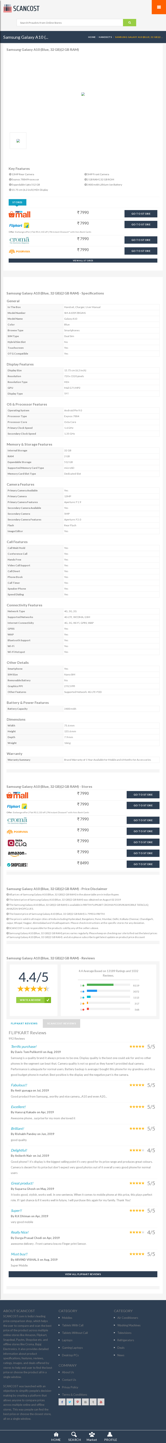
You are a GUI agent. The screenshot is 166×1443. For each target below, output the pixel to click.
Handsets (105, 37)
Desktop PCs (70, 1355)
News (120, 1355)
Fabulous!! (19, 1085)
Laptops (67, 1340)
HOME (92, 37)
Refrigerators (125, 1340)
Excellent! (18, 1107)
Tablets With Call (72, 1325)
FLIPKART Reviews (24, 1023)
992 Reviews (17, 1038)
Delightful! (19, 1150)
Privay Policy (70, 1387)
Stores (17, 202)
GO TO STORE (140, 213)
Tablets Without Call (75, 1333)
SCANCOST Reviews (61, 1023)
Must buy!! (19, 1254)
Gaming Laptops (72, 1347)
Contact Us (69, 1379)
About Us (68, 1372)
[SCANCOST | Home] (83, 8)
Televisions (124, 1333)
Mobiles (67, 1317)
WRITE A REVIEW (30, 1000)
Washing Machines (128, 1325)
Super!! (16, 1210)
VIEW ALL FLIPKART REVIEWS (83, 1274)
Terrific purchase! (23, 1046)
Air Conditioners (127, 1317)
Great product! (22, 1183)
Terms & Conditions (74, 1394)
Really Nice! (19, 1232)
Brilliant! (17, 1128)
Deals (120, 1347)
